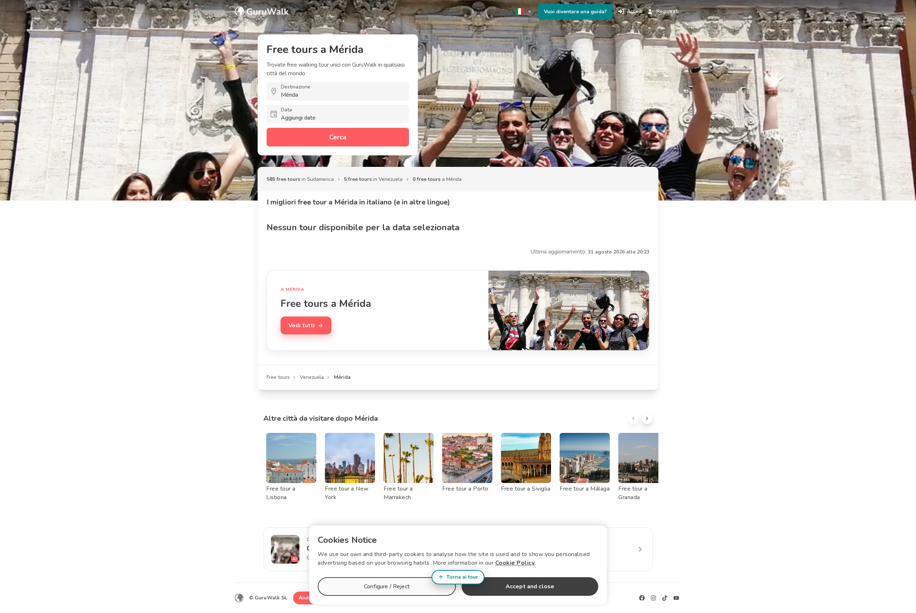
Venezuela (312, 377)
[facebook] (642, 598)
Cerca (337, 137)
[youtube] (676, 598)
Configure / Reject (387, 586)
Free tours (278, 377)
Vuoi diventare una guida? (575, 11)
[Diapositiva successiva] (647, 418)
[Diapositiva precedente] (633, 418)
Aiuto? (307, 597)
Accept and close (530, 586)
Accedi (634, 11)
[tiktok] (665, 598)
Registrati (667, 11)
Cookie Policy (515, 563)
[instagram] (653, 598)
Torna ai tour (462, 577)
